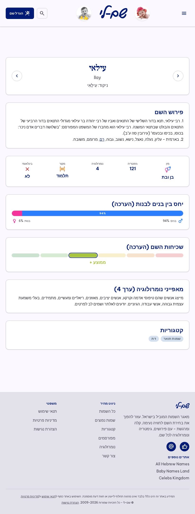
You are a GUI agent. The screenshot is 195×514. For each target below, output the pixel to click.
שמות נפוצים (105, 420)
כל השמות (107, 411)
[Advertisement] (97, 41)
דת (153, 338)
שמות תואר (172, 338)
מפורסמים (106, 438)
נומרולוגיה (107, 446)
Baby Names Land (172, 471)
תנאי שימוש (47, 411)
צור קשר (108, 455)
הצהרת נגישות (45, 429)
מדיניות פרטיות (45, 420)
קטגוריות (108, 429)
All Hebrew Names (172, 464)
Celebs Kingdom (174, 478)
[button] (167, 169)
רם (102, 139)
